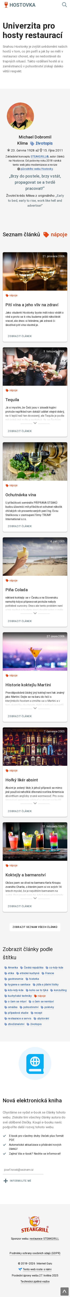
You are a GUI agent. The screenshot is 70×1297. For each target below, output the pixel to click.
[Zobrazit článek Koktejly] (35, 841)
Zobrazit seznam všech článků (35, 927)
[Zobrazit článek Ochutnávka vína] (35, 461)
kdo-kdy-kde (15, 990)
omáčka (12, 1007)
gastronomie (15, 979)
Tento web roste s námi (37, 1269)
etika (11, 973)
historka (34, 979)
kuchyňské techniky (20, 995)
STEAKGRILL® (40, 156)
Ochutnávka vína (20, 494)
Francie (49, 973)
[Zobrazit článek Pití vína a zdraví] (35, 271)
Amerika (13, 967)
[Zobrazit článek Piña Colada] (35, 556)
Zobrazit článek (20, 336)
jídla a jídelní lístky (47, 984)
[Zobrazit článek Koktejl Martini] (35, 651)
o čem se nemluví (43, 1001)
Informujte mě (20, 1180)
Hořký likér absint (21, 780)
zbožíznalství (16, 1024)
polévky (49, 1007)
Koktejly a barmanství (25, 875)
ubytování (43, 1018)
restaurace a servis (19, 1018)
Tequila (12, 399)
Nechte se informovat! (47, 1153)
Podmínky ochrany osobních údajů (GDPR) (35, 1253)
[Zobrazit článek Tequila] (35, 366)
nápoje (14, 295)
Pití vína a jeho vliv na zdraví (31, 304)
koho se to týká (38, 990)
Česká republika (33, 967)
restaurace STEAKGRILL (44, 1238)
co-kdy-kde (56, 967)
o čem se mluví (17, 1001)
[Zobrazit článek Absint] (35, 746)
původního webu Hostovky (37, 169)
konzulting (60, 990)
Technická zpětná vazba (35, 1281)
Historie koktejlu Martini (28, 685)
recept (38, 1012)
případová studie (18, 1012)
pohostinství (31, 1007)
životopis (44, 143)
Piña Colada (16, 589)
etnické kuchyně (29, 973)
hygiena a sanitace (19, 984)
